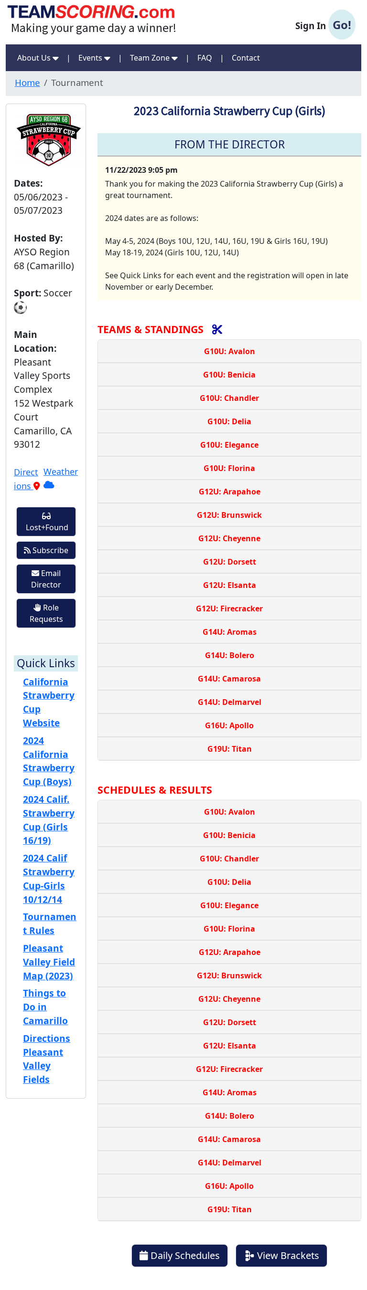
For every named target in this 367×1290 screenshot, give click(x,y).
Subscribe (49, 550)
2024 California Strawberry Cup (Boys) (49, 761)
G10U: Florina (229, 468)
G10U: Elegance (229, 445)
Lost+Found (46, 527)
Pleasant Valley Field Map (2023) (49, 962)
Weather (60, 471)
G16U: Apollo (229, 725)
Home (27, 82)
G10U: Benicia (229, 374)
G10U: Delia (229, 421)
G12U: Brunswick (229, 515)
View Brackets (287, 1255)
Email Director (46, 579)
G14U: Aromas (230, 632)
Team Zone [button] (151, 57)
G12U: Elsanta (229, 585)
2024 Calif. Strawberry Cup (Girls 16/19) (49, 820)
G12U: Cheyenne (229, 538)
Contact (246, 57)
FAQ (204, 57)
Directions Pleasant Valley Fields (46, 1059)
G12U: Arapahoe (229, 491)
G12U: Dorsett (229, 561)
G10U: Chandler (229, 398)
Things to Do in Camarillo (45, 1006)
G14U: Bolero (229, 655)
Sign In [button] (323, 24)
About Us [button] (35, 57)
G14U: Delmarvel (229, 702)
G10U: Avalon (229, 351)
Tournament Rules (49, 923)
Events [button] (91, 57)
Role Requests (46, 613)
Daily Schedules (184, 1255)
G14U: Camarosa (229, 678)
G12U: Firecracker (229, 608)
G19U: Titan (229, 749)
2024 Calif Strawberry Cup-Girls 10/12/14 (49, 878)
